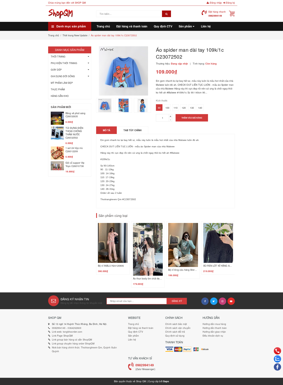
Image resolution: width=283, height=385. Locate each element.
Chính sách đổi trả (175, 331)
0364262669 (74, 328)
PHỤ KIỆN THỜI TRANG (64, 63)
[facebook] (205, 301)
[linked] (231, 301)
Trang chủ (133, 324)
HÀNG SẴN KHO (60, 96)
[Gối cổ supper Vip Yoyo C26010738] (70, 167)
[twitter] (213, 301)
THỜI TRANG (58, 56)
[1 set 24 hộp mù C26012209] (70, 153)
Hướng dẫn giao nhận (214, 331)
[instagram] (222, 301)
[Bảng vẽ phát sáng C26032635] (70, 118)
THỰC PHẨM (58, 89)
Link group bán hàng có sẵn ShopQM (72, 339)
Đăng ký (230, 2)
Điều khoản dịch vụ (213, 335)
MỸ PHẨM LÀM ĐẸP (62, 82)
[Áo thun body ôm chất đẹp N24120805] (148, 254)
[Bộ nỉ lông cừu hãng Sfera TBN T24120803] (183, 250)
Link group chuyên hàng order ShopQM (73, 343)
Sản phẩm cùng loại (113, 215)
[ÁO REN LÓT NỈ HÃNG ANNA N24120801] (218, 248)
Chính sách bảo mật (176, 324)
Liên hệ (132, 339)
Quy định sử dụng (174, 335)
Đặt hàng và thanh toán (140, 328)
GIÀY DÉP (56, 69)
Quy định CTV (135, 331)
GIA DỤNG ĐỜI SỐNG (63, 76)
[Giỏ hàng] (232, 13)
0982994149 (215, 15)
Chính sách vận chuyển (177, 328)
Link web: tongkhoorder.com (67, 331)
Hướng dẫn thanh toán (215, 328)
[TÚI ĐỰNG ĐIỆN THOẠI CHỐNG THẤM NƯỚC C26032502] (70, 135)
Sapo (166, 381)
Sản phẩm (133, 335)
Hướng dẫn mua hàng (214, 324)
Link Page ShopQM (62, 335)
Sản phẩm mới (61, 107)
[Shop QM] (169, 349)
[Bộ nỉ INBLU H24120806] (113, 248)
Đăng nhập (215, 2)
